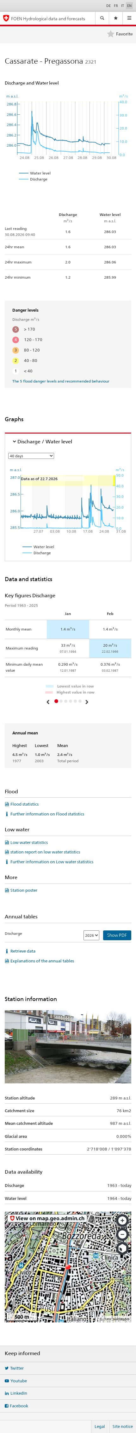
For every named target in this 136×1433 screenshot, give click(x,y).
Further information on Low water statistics (51, 861)
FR (116, 5)
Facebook (19, 1405)
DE (108, 5)
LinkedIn (18, 1393)
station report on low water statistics (45, 851)
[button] (48, 701)
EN (129, 5)
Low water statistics (29, 842)
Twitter (17, 1368)
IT (122, 5)
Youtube (18, 1380)
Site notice (123, 1426)
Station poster (23, 890)
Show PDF (117, 935)
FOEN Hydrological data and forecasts (48, 18)
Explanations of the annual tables (42, 960)
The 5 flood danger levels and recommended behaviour (60, 381)
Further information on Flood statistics (47, 813)
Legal (100, 1426)
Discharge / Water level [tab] (44, 442)
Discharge (13, 933)
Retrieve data (22, 951)
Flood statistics (24, 804)
